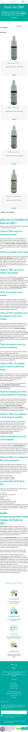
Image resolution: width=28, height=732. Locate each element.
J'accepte (19, 728)
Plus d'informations (24, 729)
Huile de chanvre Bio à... (14, 63)
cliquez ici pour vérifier (9, 722)
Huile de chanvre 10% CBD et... (14, 196)
